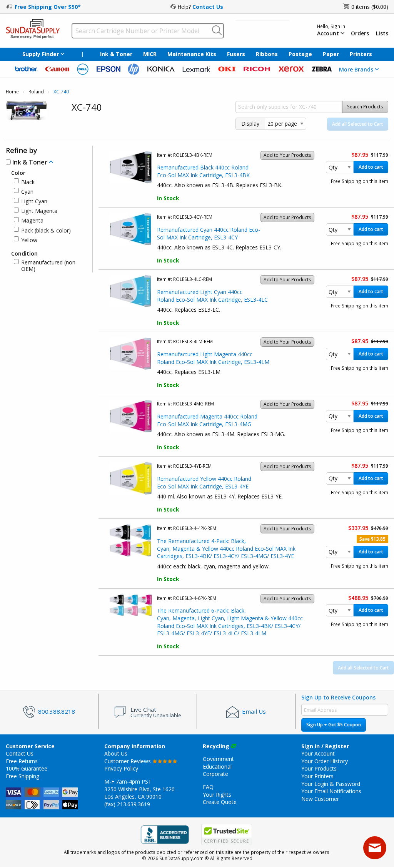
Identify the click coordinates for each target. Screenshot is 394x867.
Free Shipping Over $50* (48, 6)
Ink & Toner (116, 54)
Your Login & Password (330, 783)
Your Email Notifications (331, 791)
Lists (382, 33)
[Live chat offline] (374, 847)
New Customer (320, 798)
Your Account (318, 753)
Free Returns (22, 761)
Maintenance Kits (191, 54)
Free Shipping (22, 776)
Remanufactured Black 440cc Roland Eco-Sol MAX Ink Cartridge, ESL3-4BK (203, 171)
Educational (217, 766)
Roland (36, 91)
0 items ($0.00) (369, 6)
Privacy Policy (121, 768)
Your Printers (317, 776)
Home (12, 91)
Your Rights (217, 794)
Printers (361, 54)
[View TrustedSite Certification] (226, 834)
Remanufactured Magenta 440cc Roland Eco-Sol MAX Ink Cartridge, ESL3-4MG (207, 420)
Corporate (215, 773)
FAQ (208, 787)
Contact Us (207, 6)
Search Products (365, 106)
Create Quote (220, 802)
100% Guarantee (26, 768)
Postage (300, 54)
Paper (331, 54)
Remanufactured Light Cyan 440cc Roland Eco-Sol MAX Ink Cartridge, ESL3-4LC (212, 295)
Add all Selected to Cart (357, 124)
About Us (115, 753)
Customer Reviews (128, 761)
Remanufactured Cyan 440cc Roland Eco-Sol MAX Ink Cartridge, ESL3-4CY (208, 233)
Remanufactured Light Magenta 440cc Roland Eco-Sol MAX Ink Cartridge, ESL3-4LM (213, 357)
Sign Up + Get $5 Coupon (333, 724)
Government (218, 758)
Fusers (236, 54)
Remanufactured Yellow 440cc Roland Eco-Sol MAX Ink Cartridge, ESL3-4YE (204, 482)
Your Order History (324, 761)
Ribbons (267, 54)
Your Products (319, 768)
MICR (150, 54)
